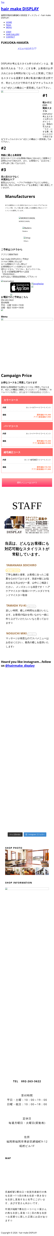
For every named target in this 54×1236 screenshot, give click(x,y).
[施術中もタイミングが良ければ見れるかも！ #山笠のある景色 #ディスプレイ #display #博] (7, 682)
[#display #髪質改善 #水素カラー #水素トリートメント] (7, 711)
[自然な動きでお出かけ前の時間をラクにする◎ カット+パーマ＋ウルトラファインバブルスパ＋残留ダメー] (7, 796)
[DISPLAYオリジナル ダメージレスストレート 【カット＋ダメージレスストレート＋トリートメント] (34, 795)
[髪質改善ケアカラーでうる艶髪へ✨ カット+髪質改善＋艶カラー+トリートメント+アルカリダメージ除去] (34, 733)
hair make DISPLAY (20, 8)
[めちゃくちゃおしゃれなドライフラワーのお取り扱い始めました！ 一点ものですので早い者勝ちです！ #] (34, 687)
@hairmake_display (20, 665)
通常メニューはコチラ (27, 482)
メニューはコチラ (26, 48)
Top (2, 2)
